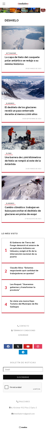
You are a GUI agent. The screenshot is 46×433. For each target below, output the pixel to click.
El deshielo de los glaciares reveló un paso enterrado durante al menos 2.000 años (21, 110)
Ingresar (24, 335)
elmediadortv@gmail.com (24, 413)
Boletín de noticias (23, 362)
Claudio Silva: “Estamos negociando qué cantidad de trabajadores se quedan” (24, 271)
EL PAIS (9, 153)
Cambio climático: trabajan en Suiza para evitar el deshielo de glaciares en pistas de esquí (23, 210)
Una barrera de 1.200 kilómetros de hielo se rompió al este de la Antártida (23, 160)
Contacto (24, 326)
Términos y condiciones (24, 330)
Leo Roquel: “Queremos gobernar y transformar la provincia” (22, 287)
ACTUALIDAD (11, 53)
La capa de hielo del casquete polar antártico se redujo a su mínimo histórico (22, 60)
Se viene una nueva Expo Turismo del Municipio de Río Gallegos (24, 304)
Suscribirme (23, 377)
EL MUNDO (10, 103)
